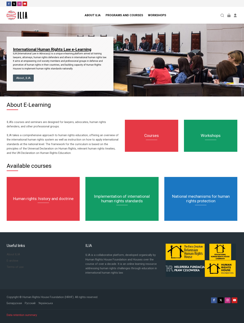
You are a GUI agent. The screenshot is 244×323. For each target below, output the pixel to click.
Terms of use (15, 267)
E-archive (12, 260)
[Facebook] (8, 4)
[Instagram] (19, 4)
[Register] (235, 15)
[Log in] (229, 15)
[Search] (222, 15)
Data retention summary (22, 315)
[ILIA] (17, 15)
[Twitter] (14, 4)
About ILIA (13, 254)
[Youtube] (24, 4)
